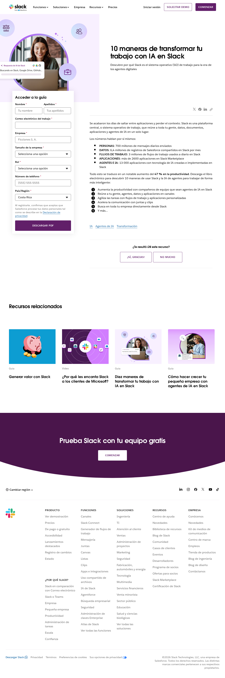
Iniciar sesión (151, 7)
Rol (18, 162)
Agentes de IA (104, 226)
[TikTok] (217, 490)
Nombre (21, 104)
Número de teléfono (28, 176)
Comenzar (205, 7)
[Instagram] (188, 490)
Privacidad (37, 657)
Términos (51, 657)
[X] (203, 490)
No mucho (167, 257)
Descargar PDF (43, 225)
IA (91, 226)
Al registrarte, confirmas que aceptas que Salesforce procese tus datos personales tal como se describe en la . (40, 210)
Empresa (21, 133)
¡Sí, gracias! (136, 257)
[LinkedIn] (205, 109)
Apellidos (50, 104)
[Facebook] (199, 109)
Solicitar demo (178, 7)
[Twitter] (194, 109)
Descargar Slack (15, 657)
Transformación (127, 226)
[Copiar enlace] (211, 109)
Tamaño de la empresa (29, 147)
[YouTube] (210, 490)
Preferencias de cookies (73, 657)
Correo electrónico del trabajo (33, 118)
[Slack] (18, 7)
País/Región (23, 190)
